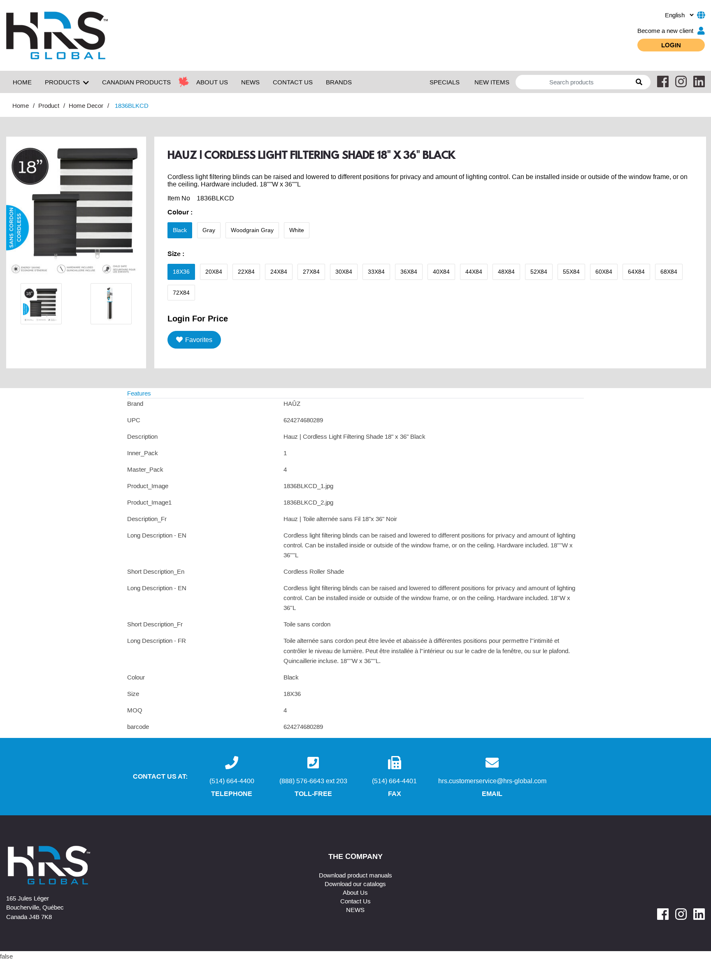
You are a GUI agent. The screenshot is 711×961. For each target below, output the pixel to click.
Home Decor (86, 105)
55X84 (571, 271)
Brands (339, 82)
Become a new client (665, 30)
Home (22, 82)
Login (671, 45)
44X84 (473, 271)
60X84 (603, 271)
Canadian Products (136, 82)
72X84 (181, 292)
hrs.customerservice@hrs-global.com (492, 780)
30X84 (343, 271)
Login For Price (197, 318)
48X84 (506, 271)
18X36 (181, 271)
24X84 (278, 271)
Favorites (198, 339)
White (296, 230)
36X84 (408, 271)
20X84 (213, 271)
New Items (491, 82)
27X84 (311, 271)
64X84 (636, 271)
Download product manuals (355, 875)
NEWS (250, 82)
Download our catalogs (355, 883)
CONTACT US (293, 82)
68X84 (668, 271)
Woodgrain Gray (252, 230)
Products (62, 82)
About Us (355, 892)
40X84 (441, 271)
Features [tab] (139, 393)
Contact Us (355, 901)
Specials (445, 82)
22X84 (246, 271)
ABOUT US (212, 82)
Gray (208, 230)
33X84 (376, 271)
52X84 (538, 271)
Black (180, 230)
